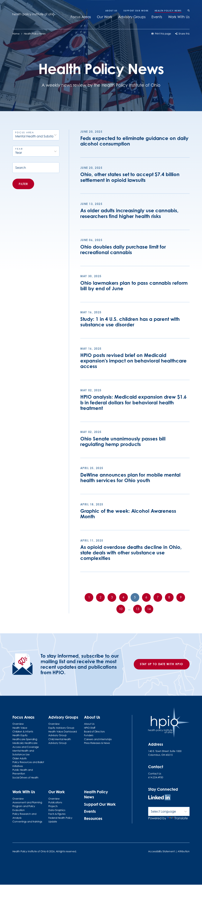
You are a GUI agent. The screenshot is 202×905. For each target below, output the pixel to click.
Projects (53, 806)
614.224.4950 (155, 777)
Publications (55, 802)
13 (137, 609)
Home (16, 33)
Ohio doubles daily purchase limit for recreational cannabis (123, 249)
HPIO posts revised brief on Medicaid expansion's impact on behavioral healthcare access (133, 360)
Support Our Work (136, 10)
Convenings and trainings (27, 821)
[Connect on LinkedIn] (159, 798)
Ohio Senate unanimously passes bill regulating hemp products (123, 441)
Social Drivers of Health (25, 777)
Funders (88, 735)
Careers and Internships (98, 739)
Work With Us (179, 17)
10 (121, 609)
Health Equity (20, 735)
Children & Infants (22, 731)
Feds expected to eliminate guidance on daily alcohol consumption (134, 141)
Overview (18, 723)
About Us (111, 10)
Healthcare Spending (24, 739)
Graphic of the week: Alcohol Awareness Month (128, 513)
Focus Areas (81, 17)
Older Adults (19, 758)
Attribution (184, 851)
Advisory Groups (132, 17)
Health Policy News (168, 10)
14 (149, 609)
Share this (184, 33)
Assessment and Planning (27, 802)
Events (157, 17)
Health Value (19, 727)
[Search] (189, 10)
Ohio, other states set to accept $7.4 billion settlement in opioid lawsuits (130, 177)
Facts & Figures (56, 813)
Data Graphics (56, 810)
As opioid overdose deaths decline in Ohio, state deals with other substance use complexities (131, 552)
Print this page (162, 33)
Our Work (104, 17)
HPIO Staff (89, 727)
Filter (23, 184)
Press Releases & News (97, 743)
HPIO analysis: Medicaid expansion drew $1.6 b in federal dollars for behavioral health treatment (133, 402)
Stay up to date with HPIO (161, 664)
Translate (181, 818)
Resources (93, 818)
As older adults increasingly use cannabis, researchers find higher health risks (129, 213)
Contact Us (154, 773)
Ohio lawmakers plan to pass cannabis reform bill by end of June (134, 285)
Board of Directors (94, 731)
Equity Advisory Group (61, 727)
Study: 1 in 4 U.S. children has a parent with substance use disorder (130, 322)
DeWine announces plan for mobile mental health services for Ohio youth (130, 477)
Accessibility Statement (161, 851)
